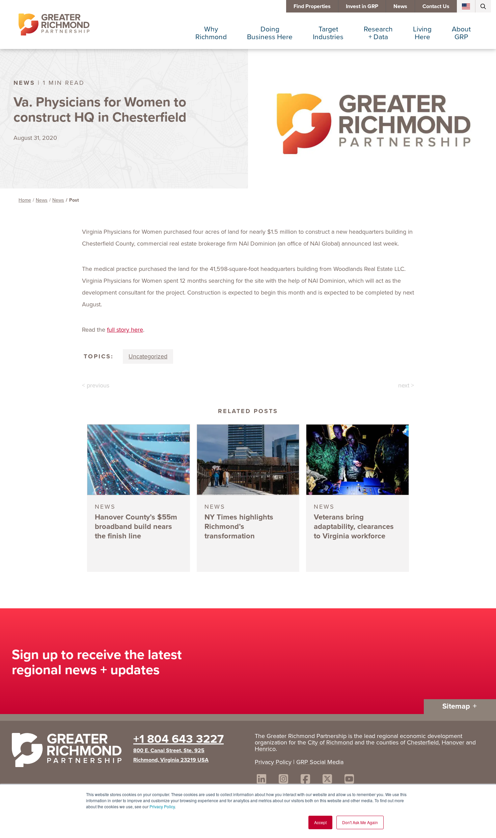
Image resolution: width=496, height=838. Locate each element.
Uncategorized (148, 356)
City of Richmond (330, 742)
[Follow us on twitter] (327, 780)
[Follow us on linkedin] (261, 780)
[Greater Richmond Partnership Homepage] (54, 25)
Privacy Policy (162, 806)
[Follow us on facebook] (305, 780)
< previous (95, 385)
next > (406, 385)
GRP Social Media (319, 762)
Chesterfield (423, 742)
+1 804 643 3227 (178, 738)
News (400, 6)
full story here (125, 329)
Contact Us (435, 6)
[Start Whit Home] (69, 751)
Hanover (453, 742)
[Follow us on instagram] (283, 780)
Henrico (265, 748)
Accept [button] (320, 822)
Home (25, 200)
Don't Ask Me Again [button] (360, 822)
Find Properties (312, 6)
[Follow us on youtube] (349, 780)
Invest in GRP (362, 6)
